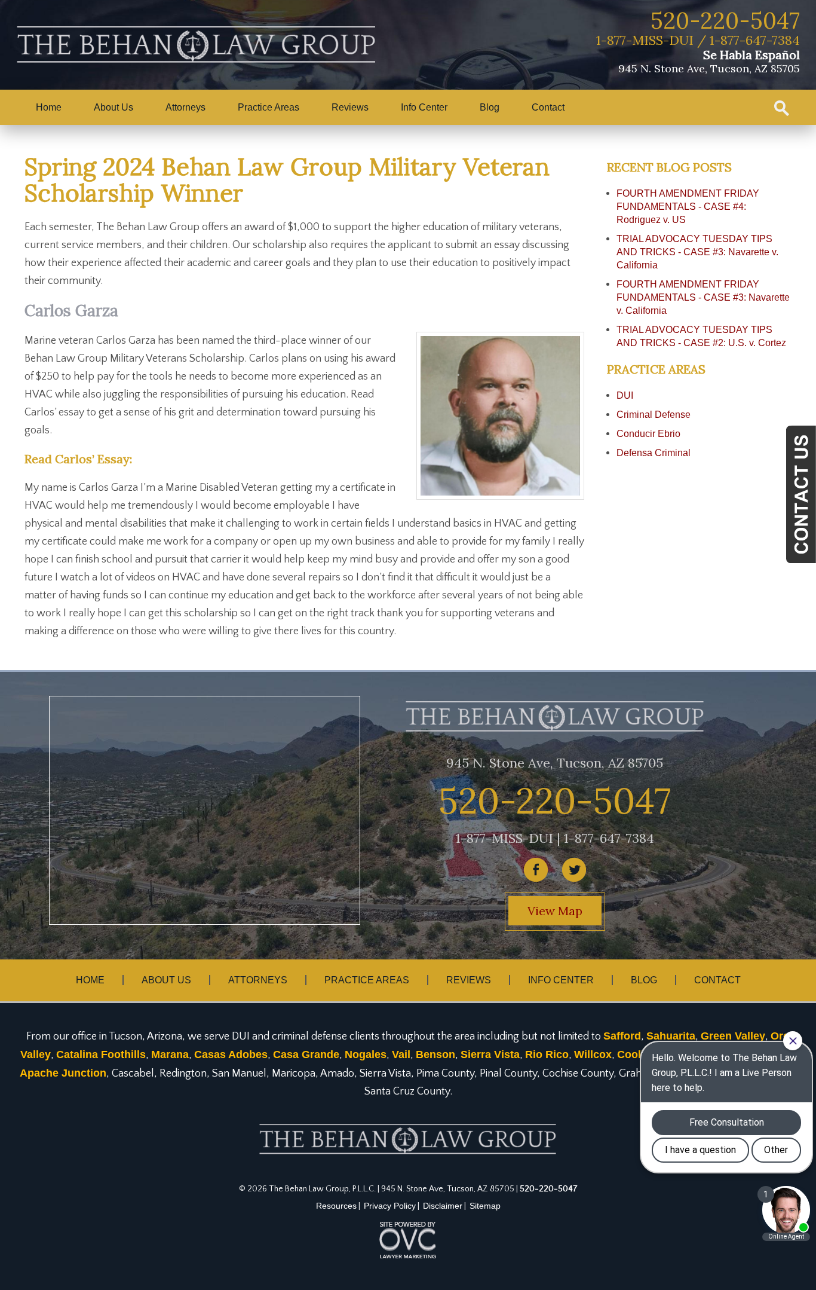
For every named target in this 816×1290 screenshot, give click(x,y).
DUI (624, 395)
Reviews (350, 107)
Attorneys (185, 107)
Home (49, 107)
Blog (489, 107)
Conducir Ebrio (648, 434)
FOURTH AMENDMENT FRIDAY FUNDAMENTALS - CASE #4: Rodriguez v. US (687, 206)
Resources (336, 1205)
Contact (548, 107)
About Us (113, 107)
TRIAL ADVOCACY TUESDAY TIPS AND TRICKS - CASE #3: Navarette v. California (697, 252)
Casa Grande (306, 1054)
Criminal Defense (653, 414)
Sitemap (485, 1205)
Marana (170, 1054)
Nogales (365, 1054)
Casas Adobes (231, 1054)
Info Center (424, 107)
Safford (622, 1036)
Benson (435, 1054)
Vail (401, 1054)
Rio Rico (547, 1054)
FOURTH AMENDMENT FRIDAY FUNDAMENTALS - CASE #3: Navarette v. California (703, 297)
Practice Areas (268, 107)
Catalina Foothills (101, 1054)
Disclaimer (442, 1205)
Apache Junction (63, 1073)
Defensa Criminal (653, 453)
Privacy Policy (390, 1205)
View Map (554, 910)
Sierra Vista (490, 1054)
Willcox (593, 1054)
